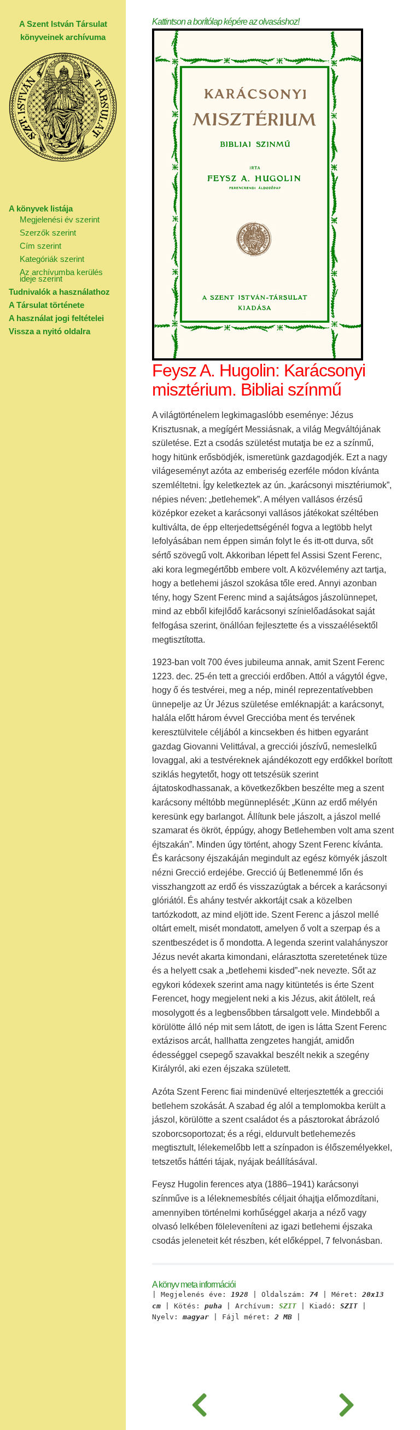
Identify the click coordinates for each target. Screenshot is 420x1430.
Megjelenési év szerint (60, 219)
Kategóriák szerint (52, 259)
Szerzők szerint (48, 232)
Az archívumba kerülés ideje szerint (61, 275)
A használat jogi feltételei (56, 318)
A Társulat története (46, 305)
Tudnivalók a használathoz (59, 291)
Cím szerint (40, 245)
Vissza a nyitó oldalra (49, 331)
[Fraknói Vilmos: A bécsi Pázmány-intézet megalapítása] (346, 1402)
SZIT (287, 1306)
